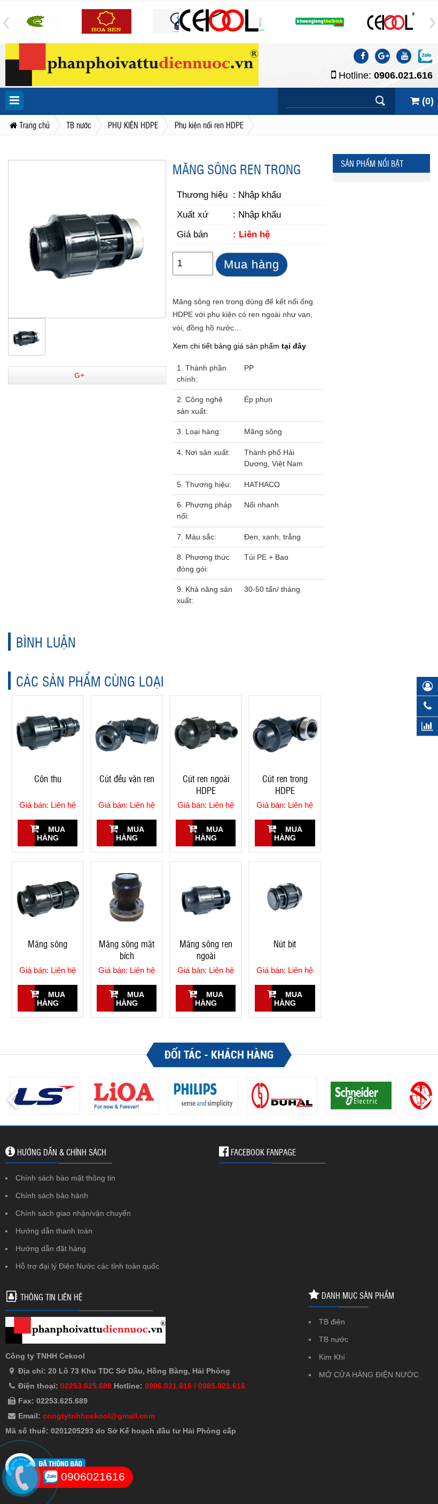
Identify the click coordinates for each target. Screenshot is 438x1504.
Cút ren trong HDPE (285, 784)
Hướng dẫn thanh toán (53, 1231)
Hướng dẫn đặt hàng (50, 1248)
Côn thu (47, 778)
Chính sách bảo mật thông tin (65, 1178)
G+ (79, 375)
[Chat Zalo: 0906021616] (425, 56)
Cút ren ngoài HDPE (206, 784)
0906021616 (91, 1476)
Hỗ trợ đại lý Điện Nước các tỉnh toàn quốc (87, 1266)
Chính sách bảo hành (51, 1195)
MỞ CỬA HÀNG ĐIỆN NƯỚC (369, 1374)
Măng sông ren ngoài (205, 949)
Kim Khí (332, 1357)
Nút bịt (284, 944)
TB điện (332, 1321)
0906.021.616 (403, 75)
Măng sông (47, 944)
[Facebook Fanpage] (361, 56)
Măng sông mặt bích (126, 949)
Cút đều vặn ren (126, 778)
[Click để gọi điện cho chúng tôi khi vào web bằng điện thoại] (21, 1478)
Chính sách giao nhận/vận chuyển (73, 1213)
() (426, 101)
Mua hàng (251, 264)
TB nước (333, 1339)
